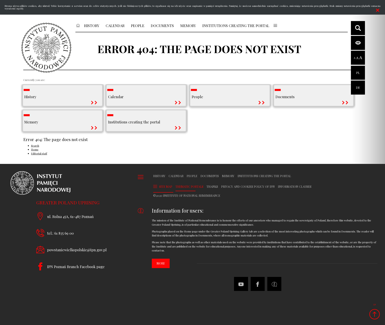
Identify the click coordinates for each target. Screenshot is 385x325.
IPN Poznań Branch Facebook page (76, 266)
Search (35, 145)
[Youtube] (241, 284)
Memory (228, 176)
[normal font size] (355, 58)
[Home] (46, 47)
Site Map (165, 187)
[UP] (374, 314)
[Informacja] (274, 284)
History (159, 176)
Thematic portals (189, 187)
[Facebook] (258, 284)
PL (358, 70)
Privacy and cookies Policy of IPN (248, 187)
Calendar (176, 176)
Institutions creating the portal (264, 176)
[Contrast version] (358, 43)
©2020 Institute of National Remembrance (186, 196)
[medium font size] (357, 58)
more (161, 263)
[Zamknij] (377, 10)
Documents (210, 176)
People (192, 176)
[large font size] (360, 58)
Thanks (212, 187)
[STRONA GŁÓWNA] (77, 25)
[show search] (358, 28)
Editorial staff (39, 153)
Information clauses (294, 187)
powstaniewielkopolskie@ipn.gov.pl (77, 249)
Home (34, 149)
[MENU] (275, 25)
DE (358, 85)
